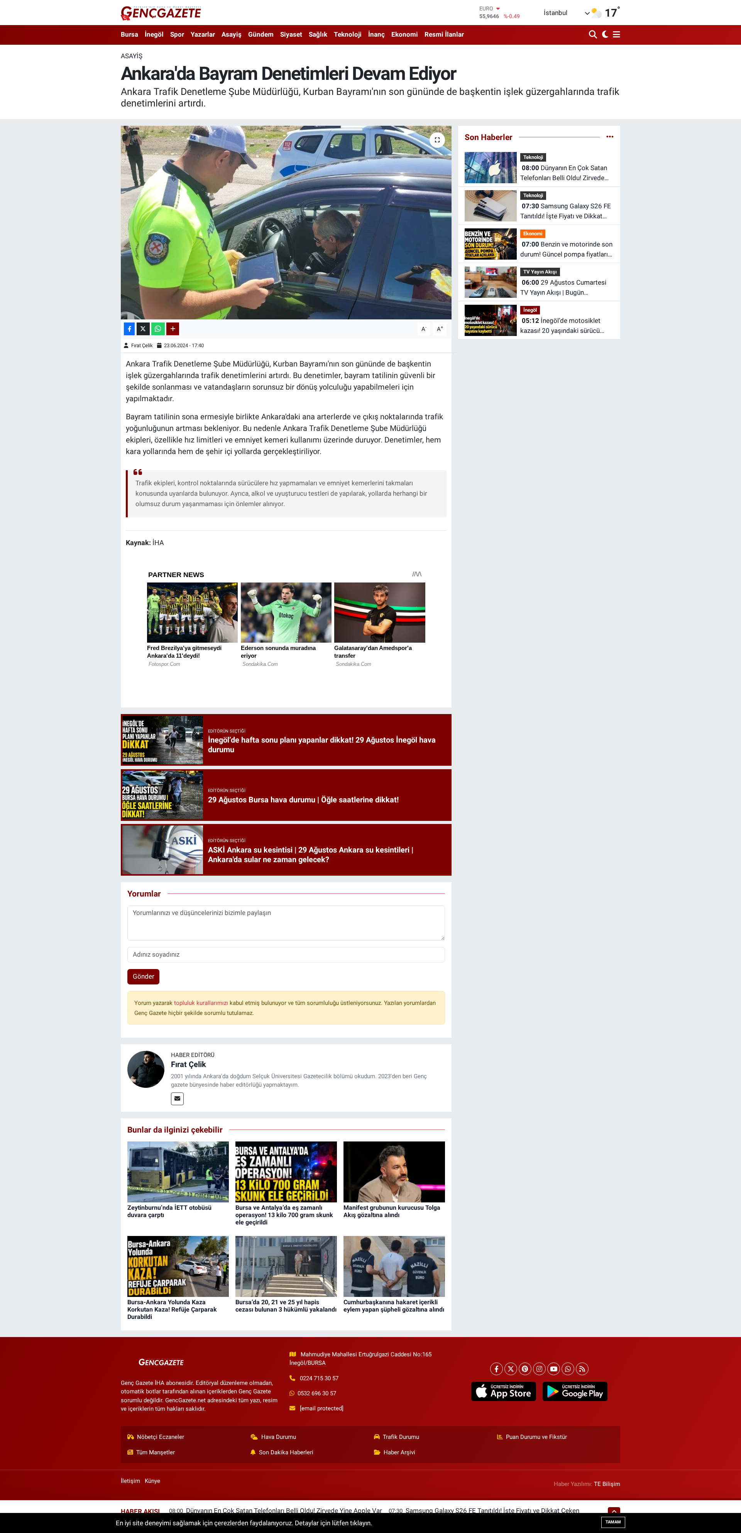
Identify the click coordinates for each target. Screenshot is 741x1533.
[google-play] (575, 1391)
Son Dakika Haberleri (286, 1452)
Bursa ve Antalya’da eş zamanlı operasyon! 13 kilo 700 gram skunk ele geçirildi (284, 1215)
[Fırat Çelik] (145, 1069)
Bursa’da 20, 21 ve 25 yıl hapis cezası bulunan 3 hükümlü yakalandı (286, 1305)
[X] (510, 1368)
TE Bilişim (607, 1484)
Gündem (261, 34)
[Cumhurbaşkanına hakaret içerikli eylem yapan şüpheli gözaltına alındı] (394, 1266)
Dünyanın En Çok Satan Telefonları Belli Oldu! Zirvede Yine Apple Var (563, 173)
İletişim (130, 1480)
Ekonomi (404, 34)
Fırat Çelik (142, 345)
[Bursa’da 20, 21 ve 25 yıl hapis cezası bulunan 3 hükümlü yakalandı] (286, 1266)
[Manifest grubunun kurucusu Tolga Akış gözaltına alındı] (394, 1171)
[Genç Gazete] (161, 12)
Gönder (143, 976)
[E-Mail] (177, 1098)
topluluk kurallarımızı (202, 1002)
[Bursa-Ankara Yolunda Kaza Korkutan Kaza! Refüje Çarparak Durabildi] (178, 1266)
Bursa (129, 34)
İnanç (376, 34)
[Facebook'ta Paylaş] (129, 328)
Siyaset (291, 34)
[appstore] (503, 1391)
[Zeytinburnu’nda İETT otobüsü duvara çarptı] (178, 1171)
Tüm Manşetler (155, 1452)
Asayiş (232, 34)
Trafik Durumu (401, 1436)
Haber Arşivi (399, 1452)
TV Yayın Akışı (540, 272)
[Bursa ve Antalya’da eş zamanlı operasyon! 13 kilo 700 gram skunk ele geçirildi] (286, 1171)
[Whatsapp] (568, 1368)
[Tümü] (610, 137)
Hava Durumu (278, 1436)
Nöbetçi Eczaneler (160, 1436)
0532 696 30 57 (317, 1393)
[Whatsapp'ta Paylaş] (158, 328)
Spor (177, 34)
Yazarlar (203, 34)
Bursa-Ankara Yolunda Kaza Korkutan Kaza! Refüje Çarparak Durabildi (172, 1309)
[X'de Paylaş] (143, 328)
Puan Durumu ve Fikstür (536, 1436)
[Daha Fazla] (172, 328)
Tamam (613, 1522)
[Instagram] (539, 1368)
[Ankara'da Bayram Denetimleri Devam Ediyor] (286, 222)
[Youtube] (553, 1368)
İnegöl (154, 34)
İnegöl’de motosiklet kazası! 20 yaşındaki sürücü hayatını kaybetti (560, 326)
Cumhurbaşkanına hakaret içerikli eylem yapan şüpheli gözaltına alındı (393, 1305)
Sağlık (318, 34)
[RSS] (582, 1368)
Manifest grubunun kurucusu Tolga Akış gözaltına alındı (391, 1211)
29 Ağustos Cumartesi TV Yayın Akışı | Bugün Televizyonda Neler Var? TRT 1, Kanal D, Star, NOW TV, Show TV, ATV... (566, 288)
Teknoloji (348, 34)
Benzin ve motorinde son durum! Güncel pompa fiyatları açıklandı (566, 249)
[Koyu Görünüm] (604, 35)
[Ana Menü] (615, 35)
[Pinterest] (525, 1368)
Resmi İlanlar (444, 34)
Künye (152, 1480)
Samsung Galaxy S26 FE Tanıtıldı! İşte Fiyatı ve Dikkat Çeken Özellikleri (565, 211)
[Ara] (594, 35)
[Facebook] (496, 1368)
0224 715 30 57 (319, 1378)
